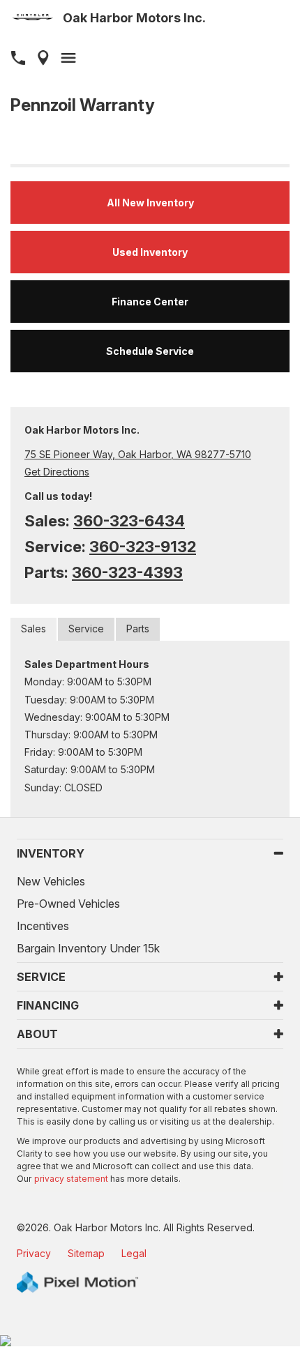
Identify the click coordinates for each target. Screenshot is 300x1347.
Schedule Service (150, 351)
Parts (137, 628)
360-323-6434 (129, 521)
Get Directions (56, 472)
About (37, 1034)
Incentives (43, 926)
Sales (33, 628)
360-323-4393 (127, 572)
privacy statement (71, 1178)
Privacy (34, 1253)
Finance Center (150, 301)
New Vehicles (51, 881)
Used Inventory (150, 252)
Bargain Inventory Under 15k (88, 948)
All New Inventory (150, 202)
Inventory (50, 853)
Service (86, 628)
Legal (134, 1253)
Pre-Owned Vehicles (68, 904)
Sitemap (86, 1253)
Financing (48, 1005)
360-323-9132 (142, 547)
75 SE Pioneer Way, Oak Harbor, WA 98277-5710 (137, 454)
